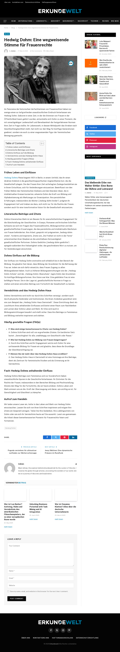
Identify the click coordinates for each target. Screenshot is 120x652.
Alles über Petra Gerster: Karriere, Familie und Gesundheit (106, 80)
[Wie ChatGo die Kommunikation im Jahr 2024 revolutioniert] (91, 63)
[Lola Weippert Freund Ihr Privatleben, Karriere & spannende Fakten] (91, 44)
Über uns (25, 638)
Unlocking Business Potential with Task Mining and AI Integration (38, 508)
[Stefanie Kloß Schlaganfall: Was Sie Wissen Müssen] (91, 221)
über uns (7, 2)
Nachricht (83, 21)
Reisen (105, 21)
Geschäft (55, 21)
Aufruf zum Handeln (15, 165)
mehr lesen (8, 527)
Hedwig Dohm (10, 428)
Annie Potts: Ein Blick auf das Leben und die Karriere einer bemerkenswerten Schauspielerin (107, 99)
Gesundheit (68, 21)
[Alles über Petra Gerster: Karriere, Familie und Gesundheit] (91, 79)
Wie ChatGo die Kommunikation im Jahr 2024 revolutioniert (106, 63)
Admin (13, 51)
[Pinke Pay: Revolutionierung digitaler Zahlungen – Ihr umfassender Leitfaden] (91, 248)
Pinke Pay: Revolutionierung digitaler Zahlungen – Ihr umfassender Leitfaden (106, 251)
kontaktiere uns (17, 2)
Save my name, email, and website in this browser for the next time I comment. (39, 591)
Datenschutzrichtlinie (32, 2)
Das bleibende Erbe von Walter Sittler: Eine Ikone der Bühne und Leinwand (99, 185)
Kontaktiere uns (41, 638)
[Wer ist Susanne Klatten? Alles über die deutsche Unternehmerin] (66, 495)
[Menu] (5, 21)
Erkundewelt (54, 644)
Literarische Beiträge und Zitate (21, 150)
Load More (99, 117)
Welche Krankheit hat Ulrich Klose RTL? (106, 234)
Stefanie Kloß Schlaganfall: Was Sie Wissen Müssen (107, 221)
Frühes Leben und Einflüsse (18, 147)
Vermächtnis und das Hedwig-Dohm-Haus (25, 156)
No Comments (37, 51)
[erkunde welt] (60, 11)
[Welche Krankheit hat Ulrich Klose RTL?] (91, 234)
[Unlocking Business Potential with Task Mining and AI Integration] (41, 495)
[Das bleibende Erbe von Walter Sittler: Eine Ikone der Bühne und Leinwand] (100, 170)
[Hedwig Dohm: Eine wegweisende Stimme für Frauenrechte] (40, 80)
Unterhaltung (25, 21)
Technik (94, 21)
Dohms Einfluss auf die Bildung (20, 153)
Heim (13, 21)
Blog (7, 34)
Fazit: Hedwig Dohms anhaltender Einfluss (25, 162)
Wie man (115, 21)
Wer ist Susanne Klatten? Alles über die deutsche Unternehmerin (65, 508)
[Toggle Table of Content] (40, 144)
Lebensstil (41, 21)
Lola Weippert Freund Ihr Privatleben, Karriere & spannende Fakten (106, 46)
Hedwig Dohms (11, 177)
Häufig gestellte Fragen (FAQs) (20, 159)
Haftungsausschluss (49, 2)
